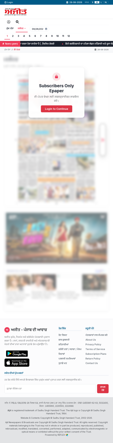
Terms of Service (95, 349)
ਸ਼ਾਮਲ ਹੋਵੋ (102, 389)
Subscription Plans (95, 354)
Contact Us (91, 363)
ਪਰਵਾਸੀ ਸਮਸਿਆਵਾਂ (67, 358)
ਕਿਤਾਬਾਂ (62, 354)
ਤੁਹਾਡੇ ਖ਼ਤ (63, 363)
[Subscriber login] (8, 22)
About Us (90, 339)
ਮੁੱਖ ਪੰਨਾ (10, 28)
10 (57, 36)
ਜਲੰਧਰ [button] (21, 28)
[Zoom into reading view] (17, 22)
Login (10, 2)
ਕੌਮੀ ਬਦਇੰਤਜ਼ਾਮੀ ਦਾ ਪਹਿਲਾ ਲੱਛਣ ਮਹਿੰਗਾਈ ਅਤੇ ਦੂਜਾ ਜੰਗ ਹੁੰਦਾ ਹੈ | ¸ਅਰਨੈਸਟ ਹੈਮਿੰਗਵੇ (57, 43)
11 (63, 36)
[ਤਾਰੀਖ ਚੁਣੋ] (46, 28)
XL (106, 2)
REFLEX (62, 435)
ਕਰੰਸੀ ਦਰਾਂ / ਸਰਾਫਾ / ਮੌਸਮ (70, 349)
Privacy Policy (93, 344)
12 (69, 36)
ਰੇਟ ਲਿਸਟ (63, 335)
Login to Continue (56, 108)
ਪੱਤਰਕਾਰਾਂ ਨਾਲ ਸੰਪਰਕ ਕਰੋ (96, 335)
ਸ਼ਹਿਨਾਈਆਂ (63, 344)
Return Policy (92, 358)
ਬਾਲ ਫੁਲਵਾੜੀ (64, 339)
